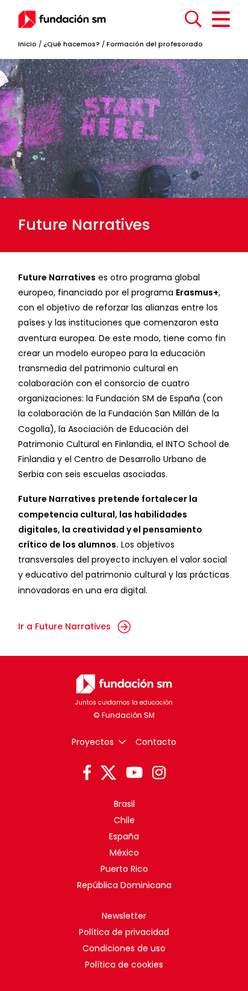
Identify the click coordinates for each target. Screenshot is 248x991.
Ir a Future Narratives (65, 626)
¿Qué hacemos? (71, 44)
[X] (108, 773)
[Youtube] (134, 773)
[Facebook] (87, 773)
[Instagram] (159, 773)
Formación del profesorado (155, 44)
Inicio (27, 44)
